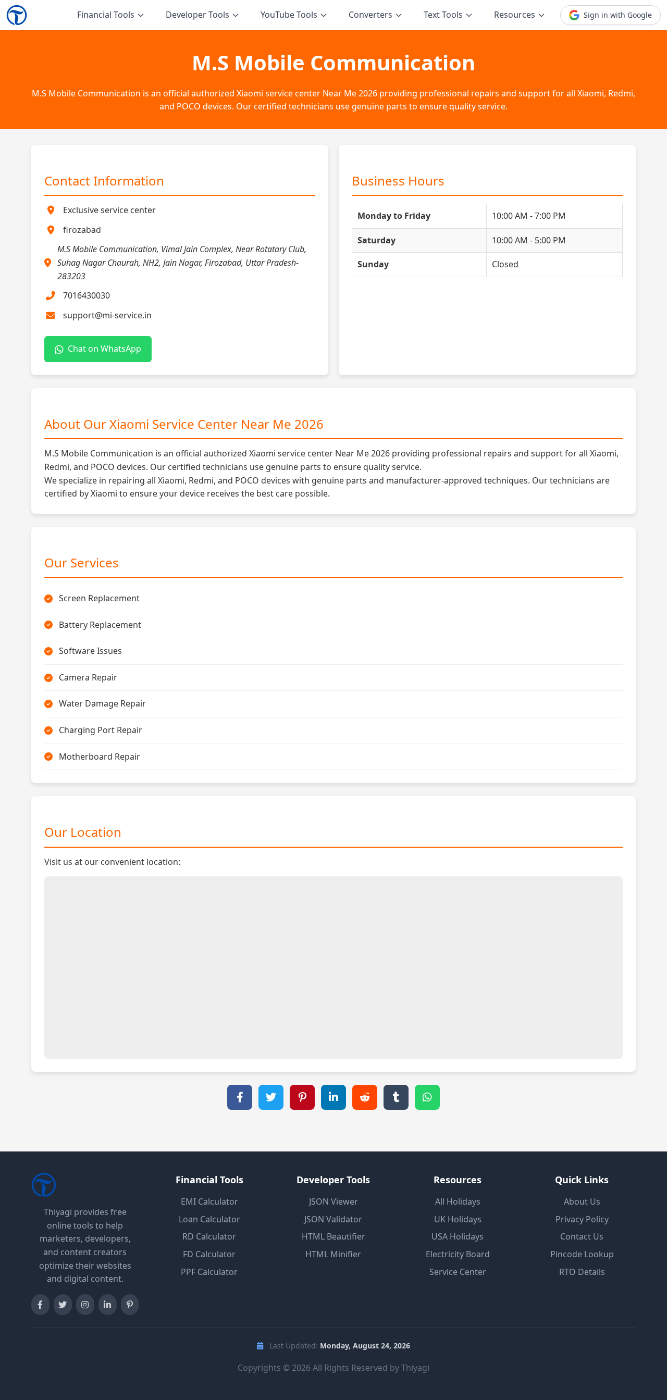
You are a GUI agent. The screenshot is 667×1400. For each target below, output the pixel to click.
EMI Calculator (209, 1201)
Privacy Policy (582, 1219)
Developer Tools (197, 14)
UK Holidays (457, 1219)
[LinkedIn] (107, 1304)
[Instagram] (85, 1304)
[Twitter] (63, 1304)
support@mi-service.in (107, 315)
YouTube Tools (289, 14)
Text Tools (443, 14)
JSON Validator (333, 1219)
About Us (582, 1201)
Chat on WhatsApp (104, 348)
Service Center (457, 1272)
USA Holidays (457, 1236)
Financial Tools (105, 14)
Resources (514, 14)
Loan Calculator (209, 1219)
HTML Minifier (333, 1254)
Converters (370, 14)
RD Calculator (209, 1236)
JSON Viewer (333, 1201)
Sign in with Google (618, 15)
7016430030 (86, 295)
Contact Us (581, 1236)
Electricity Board (458, 1254)
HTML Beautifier (333, 1236)
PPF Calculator (209, 1272)
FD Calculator (209, 1254)
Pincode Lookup (582, 1254)
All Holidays (457, 1201)
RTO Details (582, 1272)
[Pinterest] (130, 1304)
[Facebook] (40, 1304)
